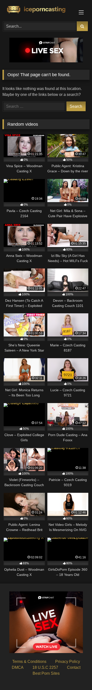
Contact (73, 667)
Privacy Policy (67, 661)
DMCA (18, 667)
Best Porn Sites (46, 673)
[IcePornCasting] (37, 10)
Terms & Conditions (29, 661)
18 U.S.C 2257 (45, 667)
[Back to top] (76, 675)
